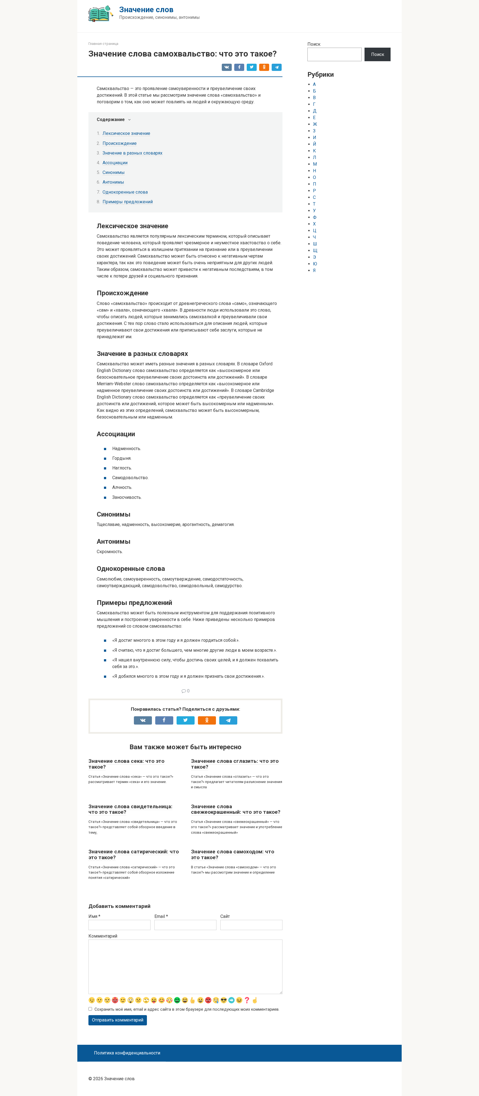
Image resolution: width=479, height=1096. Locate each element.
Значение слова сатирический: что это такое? (133, 854)
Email (161, 916)
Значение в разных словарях (132, 153)
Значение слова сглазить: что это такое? (235, 764)
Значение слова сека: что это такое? (126, 764)
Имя (94, 916)
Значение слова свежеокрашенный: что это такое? (235, 809)
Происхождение (120, 143)
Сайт (225, 916)
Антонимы (113, 182)
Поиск (313, 44)
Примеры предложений (128, 201)
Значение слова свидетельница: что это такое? (130, 809)
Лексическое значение (126, 133)
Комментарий (102, 936)
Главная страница (103, 44)
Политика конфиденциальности (127, 1053)
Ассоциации (115, 162)
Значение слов (146, 9)
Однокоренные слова (125, 192)
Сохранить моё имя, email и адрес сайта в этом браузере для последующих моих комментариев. (187, 1009)
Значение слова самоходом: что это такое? (232, 854)
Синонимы (114, 172)
